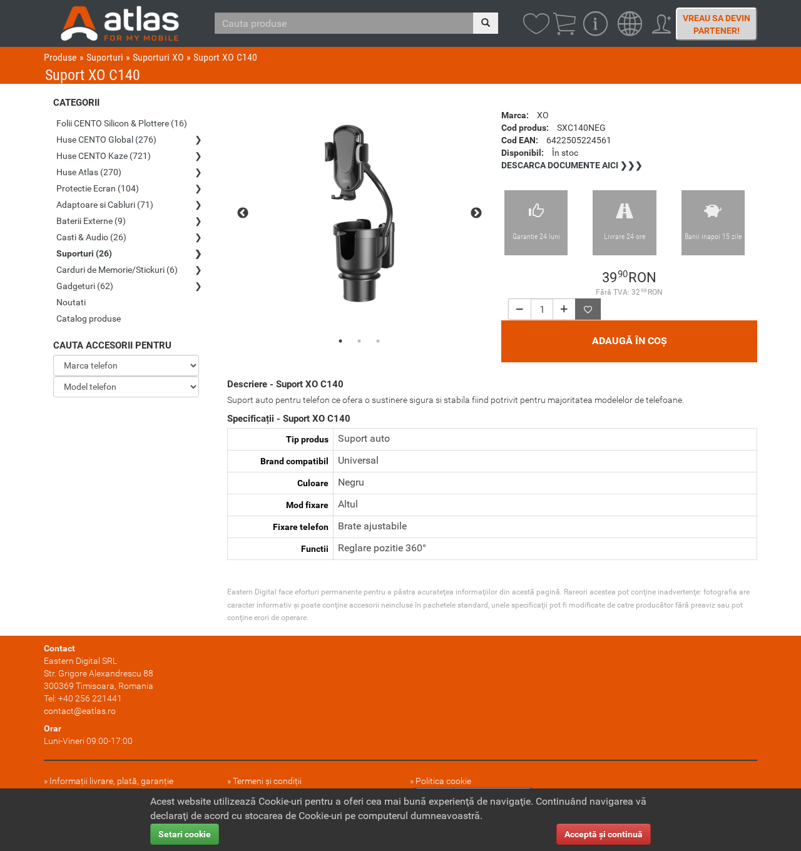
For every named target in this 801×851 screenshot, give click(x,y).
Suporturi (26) (84, 253)
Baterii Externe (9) (91, 221)
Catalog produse (88, 318)
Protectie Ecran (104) (97, 188)
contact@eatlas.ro (80, 711)
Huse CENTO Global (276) (106, 140)
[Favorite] (588, 309)
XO (543, 115)
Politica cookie (443, 781)
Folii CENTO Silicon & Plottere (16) (121, 123)
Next (476, 213)
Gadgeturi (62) (84, 286)
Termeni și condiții (267, 781)
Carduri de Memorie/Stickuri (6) (117, 270)
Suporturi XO (158, 57)
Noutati (71, 302)
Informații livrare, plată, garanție (111, 781)
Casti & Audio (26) (91, 237)
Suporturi (104, 57)
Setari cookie (184, 834)
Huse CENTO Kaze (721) (103, 156)
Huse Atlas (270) (88, 172)
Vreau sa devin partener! (716, 24)
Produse (60, 57)
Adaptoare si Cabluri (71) (104, 205)
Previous (243, 213)
